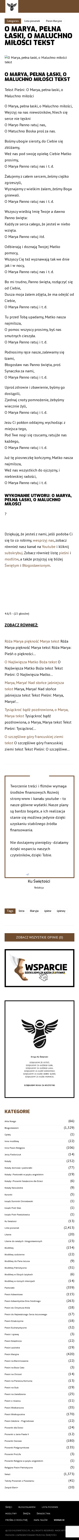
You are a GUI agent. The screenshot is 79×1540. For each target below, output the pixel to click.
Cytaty (8, 1134)
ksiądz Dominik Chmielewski (19, 1201)
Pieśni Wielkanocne (14, 1408)
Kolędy (8, 1161)
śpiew (47, 911)
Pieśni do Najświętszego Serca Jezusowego (26, 1314)
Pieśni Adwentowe (14, 1294)
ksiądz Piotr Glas (13, 1208)
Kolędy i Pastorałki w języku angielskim (24, 1174)
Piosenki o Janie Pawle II (17, 1434)
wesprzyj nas (43, 540)
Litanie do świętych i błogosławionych (23, 1241)
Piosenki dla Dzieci (14, 1428)
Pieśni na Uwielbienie (15, 1394)
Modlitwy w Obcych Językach (19, 1274)
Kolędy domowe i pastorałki (18, 1168)
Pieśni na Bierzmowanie (16, 1361)
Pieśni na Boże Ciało (14, 1367)
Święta (26, 1513)
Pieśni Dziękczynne (14, 1321)
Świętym (12, 565)
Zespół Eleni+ (11, 1487)
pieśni (64, 552)
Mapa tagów (41, 1520)
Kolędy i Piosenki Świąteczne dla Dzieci (24, 1181)
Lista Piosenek (50, 1507)
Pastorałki (10, 1288)
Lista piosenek (32, 21)
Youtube (48, 546)
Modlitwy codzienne (15, 1254)
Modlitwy (9, 1248)
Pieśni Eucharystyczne (16, 1328)
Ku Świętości (10, 1221)
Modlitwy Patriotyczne (16, 1268)
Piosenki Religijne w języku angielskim (24, 1461)
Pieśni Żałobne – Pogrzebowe (19, 1421)
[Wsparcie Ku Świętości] (39, 1054)
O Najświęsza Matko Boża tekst (31, 661)
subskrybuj (14, 552)
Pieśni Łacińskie (12, 1348)
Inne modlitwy (12, 1141)
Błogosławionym (36, 565)
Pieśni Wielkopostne (15, 1414)
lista (21, 911)
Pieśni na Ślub (12, 1387)
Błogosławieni (12, 1128)
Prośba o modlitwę (16, 1520)
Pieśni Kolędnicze (13, 1341)
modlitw (12, 559)
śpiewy (61, 911)
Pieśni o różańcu (13, 1401)
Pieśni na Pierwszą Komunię (18, 1381)
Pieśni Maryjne (54, 21)
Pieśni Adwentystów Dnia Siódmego (23, 1301)
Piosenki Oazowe (13, 1441)
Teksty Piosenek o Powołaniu (19, 1481)
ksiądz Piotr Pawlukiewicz (17, 1214)
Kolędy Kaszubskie (14, 1188)
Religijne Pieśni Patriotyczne (19, 1467)
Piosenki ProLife (13, 1454)
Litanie (8, 1234)
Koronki (8, 1195)
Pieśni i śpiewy (12, 1334)
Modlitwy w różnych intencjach (20, 1281)
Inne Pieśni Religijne (15, 1148)
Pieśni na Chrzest (13, 1374)
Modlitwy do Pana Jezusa (17, 1261)
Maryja (34, 911)
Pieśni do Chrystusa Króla (17, 1308)
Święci (7, 1474)
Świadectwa (43, 1513)
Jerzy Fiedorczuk (13, 1154)
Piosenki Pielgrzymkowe (17, 1447)
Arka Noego (10, 1121)
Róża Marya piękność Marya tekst (32, 641)
